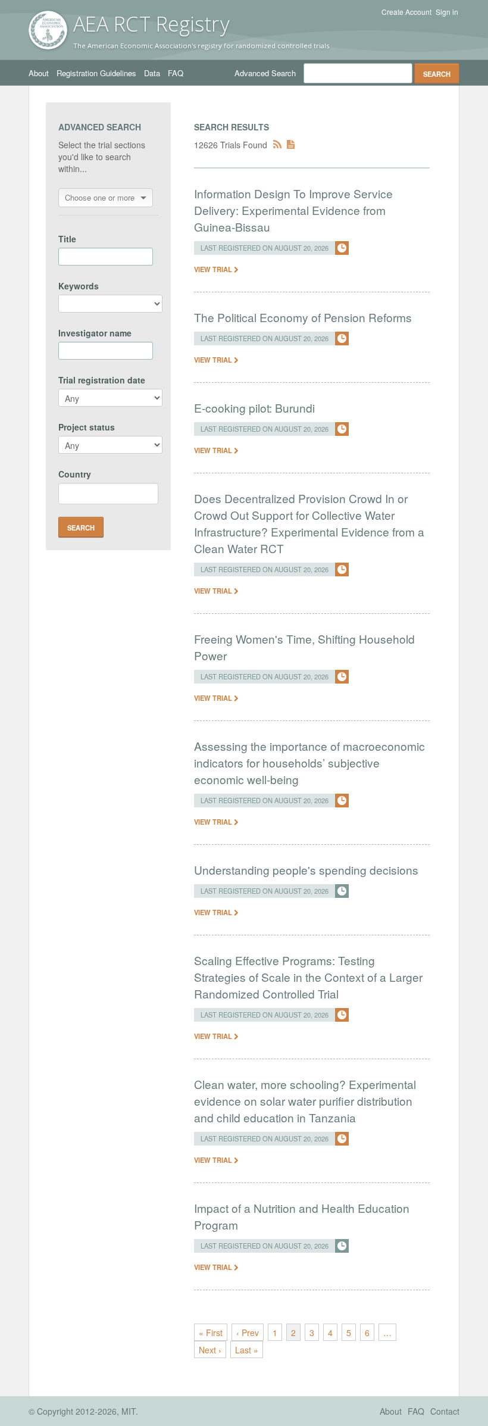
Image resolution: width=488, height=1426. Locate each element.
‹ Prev (247, 1332)
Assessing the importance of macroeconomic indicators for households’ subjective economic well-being (309, 762)
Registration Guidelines (96, 73)
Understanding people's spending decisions (306, 870)
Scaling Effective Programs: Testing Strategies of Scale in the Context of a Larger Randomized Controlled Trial (308, 976)
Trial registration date (101, 380)
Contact (444, 1411)
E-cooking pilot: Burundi (254, 408)
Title (67, 239)
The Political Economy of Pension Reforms (303, 317)
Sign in (447, 12)
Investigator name (95, 333)
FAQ (175, 73)
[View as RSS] (277, 144)
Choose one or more (99, 197)
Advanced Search (265, 73)
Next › (210, 1350)
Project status (86, 427)
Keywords (78, 286)
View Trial (214, 269)
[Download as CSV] (291, 144)
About (39, 73)
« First (211, 1332)
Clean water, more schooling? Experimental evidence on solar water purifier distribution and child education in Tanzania (305, 1100)
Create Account (406, 12)
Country (74, 474)
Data (152, 73)
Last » (246, 1350)
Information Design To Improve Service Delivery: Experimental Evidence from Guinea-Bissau (293, 210)
